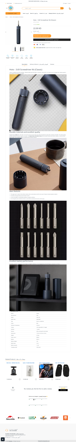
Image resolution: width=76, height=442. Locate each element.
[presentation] (6, 418)
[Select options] (52, 379)
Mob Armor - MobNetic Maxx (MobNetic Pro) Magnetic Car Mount (14, 362)
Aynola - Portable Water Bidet (28, 362)
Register (65, 3)
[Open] (3, 439)
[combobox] (43, 8)
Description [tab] (24, 64)
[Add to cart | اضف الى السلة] (20, 379)
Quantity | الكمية (36, 31)
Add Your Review (36, 22)
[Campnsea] (10, 8)
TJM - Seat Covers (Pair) (59, 362)
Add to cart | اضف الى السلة (42, 35)
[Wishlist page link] (6, 8)
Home (6, 17)
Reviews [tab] (52, 64)
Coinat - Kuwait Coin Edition (44, 362)
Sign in (69, 3)
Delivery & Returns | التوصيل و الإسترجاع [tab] (39, 64)
